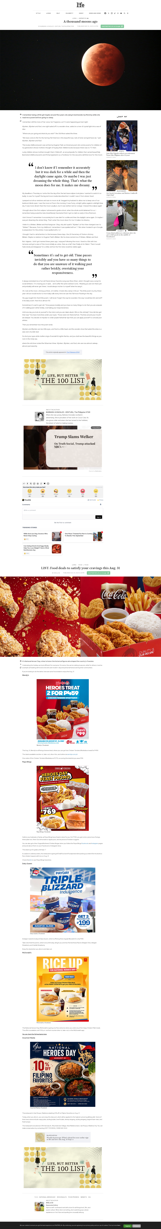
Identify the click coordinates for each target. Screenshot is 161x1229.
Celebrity (69, 13)
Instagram (94, 843)
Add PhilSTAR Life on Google (111, 26)
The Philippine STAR (73, 352)
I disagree (137, 1226)
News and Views (95, 13)
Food (80, 565)
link (31, 860)
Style (38, 13)
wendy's (84, 1197)
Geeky (81, 13)
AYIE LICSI (57, 573)
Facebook (85, 843)
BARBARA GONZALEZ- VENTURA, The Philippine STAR (57, 26)
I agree (127, 1226)
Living (48, 13)
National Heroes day (47, 1197)
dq (89, 1197)
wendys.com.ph (72, 754)
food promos (73, 1197)
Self (58, 13)
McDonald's (62, 1197)
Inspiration (83, 18)
